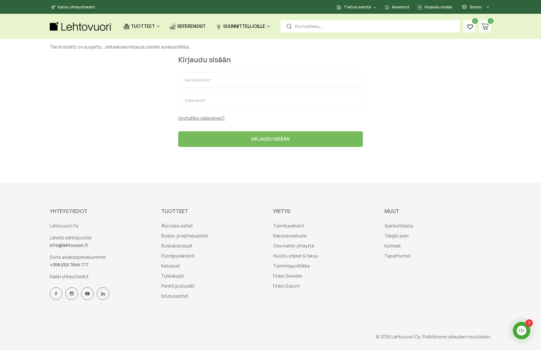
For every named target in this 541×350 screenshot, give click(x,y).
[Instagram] (71, 293)
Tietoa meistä (357, 6)
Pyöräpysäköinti (177, 256)
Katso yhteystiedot (76, 6)
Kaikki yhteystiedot (69, 276)
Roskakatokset (177, 245)
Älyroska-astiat (177, 225)
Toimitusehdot (288, 225)
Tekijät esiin (396, 235)
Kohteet (392, 245)
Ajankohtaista (398, 225)
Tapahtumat (397, 256)
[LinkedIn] (103, 293)
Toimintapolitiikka (291, 266)
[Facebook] (56, 293)
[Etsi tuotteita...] (289, 26)
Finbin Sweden (287, 276)
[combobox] (370, 26)
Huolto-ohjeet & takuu (295, 256)
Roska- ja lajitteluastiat (184, 235)
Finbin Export (286, 286)
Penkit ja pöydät (177, 286)
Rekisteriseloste (290, 235)
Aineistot (401, 6)
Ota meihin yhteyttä (293, 245)
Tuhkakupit (172, 276)
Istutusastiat (174, 296)
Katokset (170, 266)
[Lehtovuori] (81, 26)
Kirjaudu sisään (438, 6)
